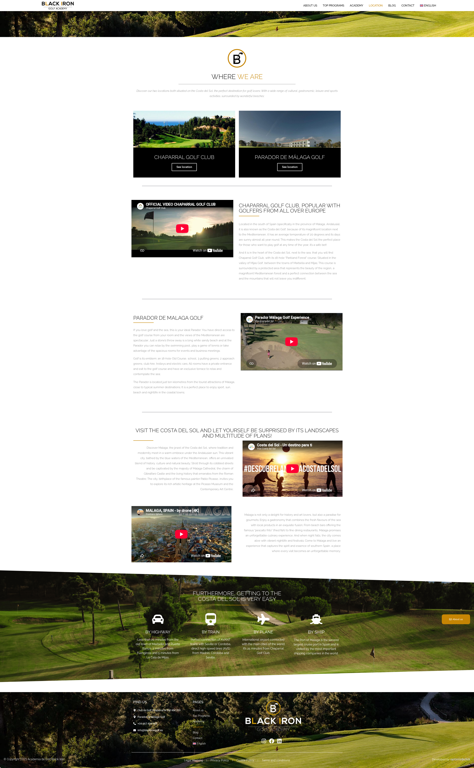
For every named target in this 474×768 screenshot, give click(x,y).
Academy (356, 14)
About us (310, 14)
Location (376, 14)
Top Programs (333, 14)
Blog (392, 14)
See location (184, 167)
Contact (407, 14)
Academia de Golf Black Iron (46, 759)
